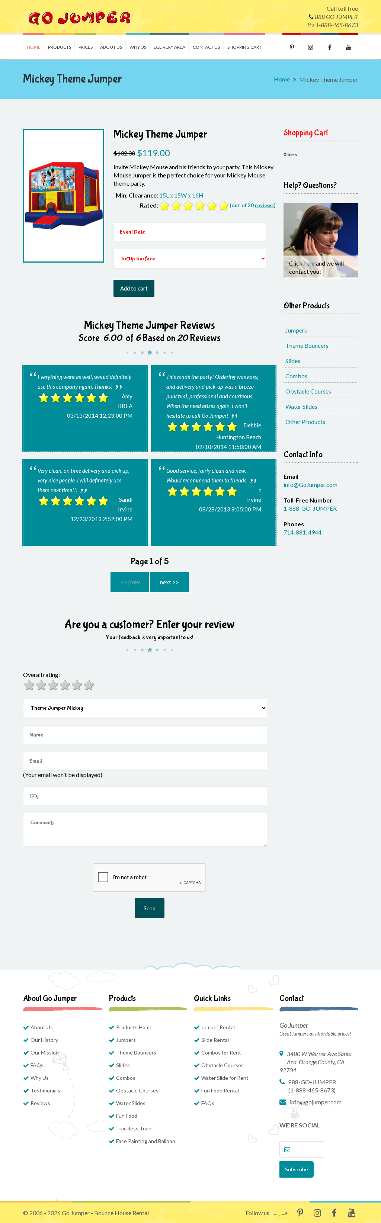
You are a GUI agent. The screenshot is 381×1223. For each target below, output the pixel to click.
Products (59, 47)
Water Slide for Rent (225, 1078)
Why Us (137, 47)
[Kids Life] (79, 16)
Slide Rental (215, 1040)
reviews (264, 205)
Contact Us (206, 47)
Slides (292, 360)
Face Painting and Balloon (145, 1141)
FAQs (37, 1065)
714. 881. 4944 (302, 532)
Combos (296, 375)
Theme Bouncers (307, 345)
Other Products (305, 421)
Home (34, 47)
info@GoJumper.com (310, 484)
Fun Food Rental (220, 1090)
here (310, 263)
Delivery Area (169, 47)
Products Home (134, 1027)
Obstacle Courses (308, 391)
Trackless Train (133, 1128)
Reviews (40, 1103)
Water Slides (301, 406)
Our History (44, 1040)
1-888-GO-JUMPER (310, 508)
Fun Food (126, 1116)
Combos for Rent (221, 1052)
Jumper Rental (218, 1027)
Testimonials (45, 1090)
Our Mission (45, 1052)
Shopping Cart (244, 47)
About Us (111, 47)
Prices (86, 47)
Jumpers (296, 330)
